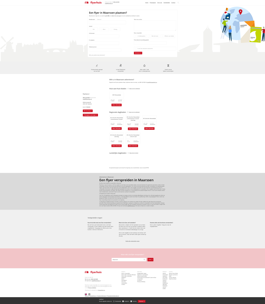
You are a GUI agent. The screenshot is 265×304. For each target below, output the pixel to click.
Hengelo (164, 281)
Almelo (164, 273)
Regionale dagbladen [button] (117, 112)
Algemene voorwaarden (142, 274)
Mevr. (104, 29)
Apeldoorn (165, 276)
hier (99, 228)
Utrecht (164, 287)
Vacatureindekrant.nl (101, 295)
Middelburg (165, 283)
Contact (173, 2)
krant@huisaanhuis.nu (152, 82)
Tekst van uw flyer (138, 19)
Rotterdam (165, 285)
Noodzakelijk (118, 301)
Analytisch (126, 301)
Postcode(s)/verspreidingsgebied (141, 40)
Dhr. (94, 29)
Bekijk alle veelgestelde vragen (132, 241)
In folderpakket (141, 36)
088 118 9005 (116, 2)
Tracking (134, 301)
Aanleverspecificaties (142, 276)
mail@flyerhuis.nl (109, 3)
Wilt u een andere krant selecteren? (97, 55)
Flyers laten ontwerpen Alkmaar (128, 274)
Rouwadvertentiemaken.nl (113, 295)
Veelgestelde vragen (141, 273)
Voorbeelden (166, 2)
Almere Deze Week (173, 273)
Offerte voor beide (169, 36)
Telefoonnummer (93, 47)
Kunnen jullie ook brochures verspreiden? (161, 222)
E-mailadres (91, 40)
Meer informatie (117, 105)
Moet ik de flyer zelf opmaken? (127, 222)
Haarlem (165, 280)
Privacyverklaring (92, 287)
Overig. (115, 29)
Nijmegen (165, 284)
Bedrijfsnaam (95, 19)
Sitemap (87, 295)
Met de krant (155, 36)
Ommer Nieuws (172, 277)
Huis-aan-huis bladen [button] (117, 88)
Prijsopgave (153, 2)
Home (146, 2)
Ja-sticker (139, 280)
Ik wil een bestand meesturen (145, 48)
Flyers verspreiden (125, 273)
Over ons (159, 2)
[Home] (93, 2)
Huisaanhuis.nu (101, 290)
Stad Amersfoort (172, 278)
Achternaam (92, 33)
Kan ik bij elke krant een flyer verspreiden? (99, 222)
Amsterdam (165, 274)
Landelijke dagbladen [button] (117, 153)
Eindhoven (165, 278)
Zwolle (164, 288)
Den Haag (165, 277)
